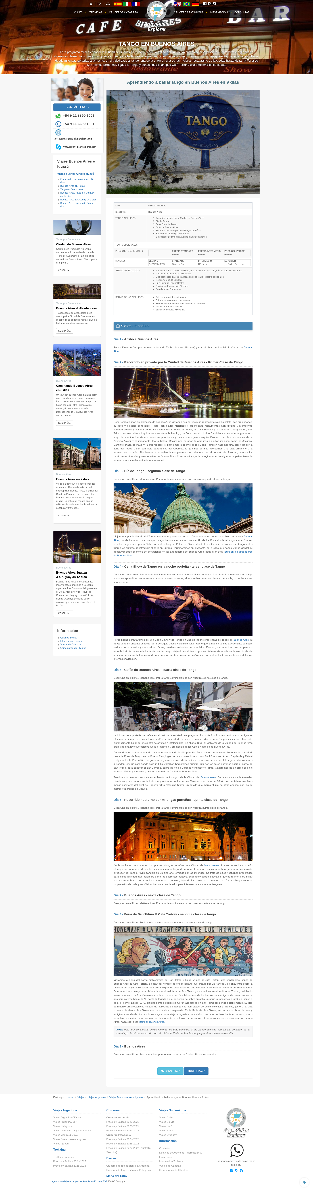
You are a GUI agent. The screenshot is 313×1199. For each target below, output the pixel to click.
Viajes (81, 1097)
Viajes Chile (166, 1117)
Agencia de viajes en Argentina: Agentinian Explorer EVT (79, 1181)
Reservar (198, 1071)
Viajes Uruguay (168, 1134)
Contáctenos (77, 107)
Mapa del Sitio (116, 1176)
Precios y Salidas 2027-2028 (122, 1130)
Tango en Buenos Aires (72, 189)
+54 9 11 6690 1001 (79, 115)
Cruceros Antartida (118, 1117)
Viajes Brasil (166, 1130)
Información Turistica (71, 641)
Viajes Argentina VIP (64, 1121)
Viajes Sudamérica (172, 1110)
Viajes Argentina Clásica (67, 1117)
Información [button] (219, 12)
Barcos (111, 1158)
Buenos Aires (241, 639)
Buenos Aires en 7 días (72, 186)
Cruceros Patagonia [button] (188, 12)
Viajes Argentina (97, 1097)
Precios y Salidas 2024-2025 (69, 1161)
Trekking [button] (95, 12)
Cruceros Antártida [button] (124, 12)
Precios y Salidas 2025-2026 (69, 1165)
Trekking (59, 1149)
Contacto (164, 1148)
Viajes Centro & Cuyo (65, 1134)
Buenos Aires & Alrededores (76, 308)
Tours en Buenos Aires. (152, 1021)
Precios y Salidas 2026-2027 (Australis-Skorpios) (128, 1150)
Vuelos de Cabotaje (70, 644)
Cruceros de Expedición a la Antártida (127, 1165)
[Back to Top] (304, 1182)
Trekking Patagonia (64, 1157)
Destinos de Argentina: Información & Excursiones (180, 1154)
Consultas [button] (241, 12)
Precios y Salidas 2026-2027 (122, 1126)
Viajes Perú (165, 1126)
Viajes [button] (78, 12)
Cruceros (113, 1110)
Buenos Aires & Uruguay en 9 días (78, 199)
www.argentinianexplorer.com (79, 146)
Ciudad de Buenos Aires (73, 244)
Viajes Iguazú (61, 1143)
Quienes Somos (68, 637)
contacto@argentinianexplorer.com (73, 138)
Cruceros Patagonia (118, 1134)
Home (70, 1097)
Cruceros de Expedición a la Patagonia (128, 1170)
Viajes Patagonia (62, 1126)
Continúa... (64, 270)
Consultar (172, 1071)
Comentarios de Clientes (73, 648)
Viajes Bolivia (166, 1121)
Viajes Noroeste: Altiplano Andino (72, 1130)
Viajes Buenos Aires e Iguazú (75, 173)
